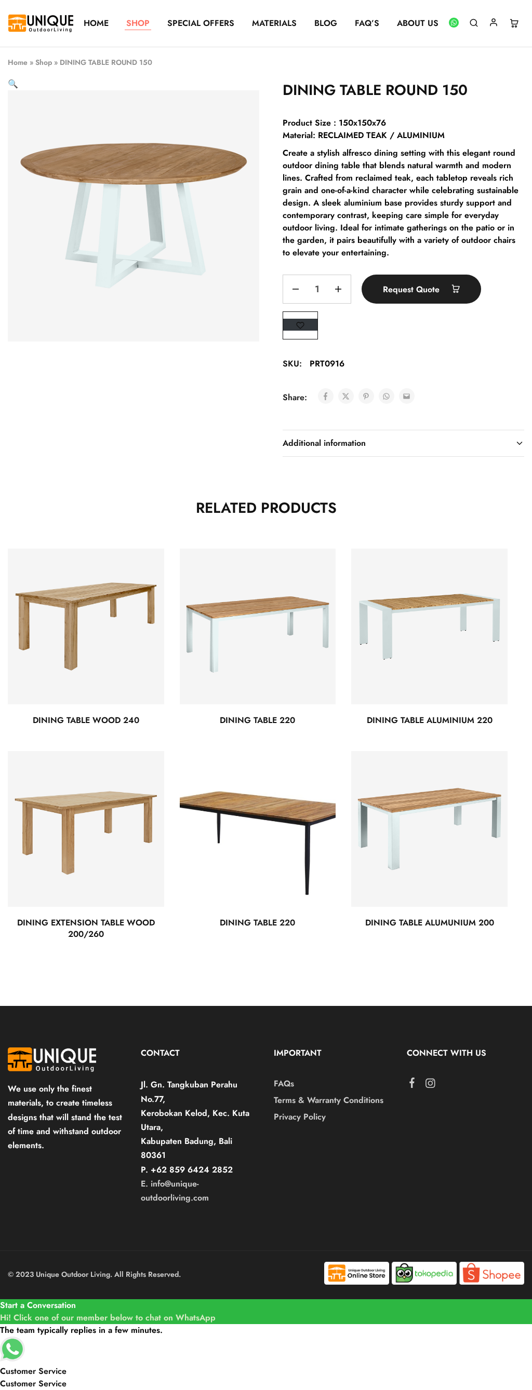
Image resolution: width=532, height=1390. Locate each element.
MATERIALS (274, 23)
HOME (96, 23)
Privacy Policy (300, 1117)
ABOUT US (417, 23)
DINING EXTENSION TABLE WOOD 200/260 (86, 928)
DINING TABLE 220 (257, 720)
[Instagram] (430, 1085)
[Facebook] (412, 1085)
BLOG (325, 23)
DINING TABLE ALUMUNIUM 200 (429, 923)
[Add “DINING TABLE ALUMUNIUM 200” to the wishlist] (490, 771)
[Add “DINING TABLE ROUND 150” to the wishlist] (300, 325)
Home (18, 62)
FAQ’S (367, 23)
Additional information (324, 443)
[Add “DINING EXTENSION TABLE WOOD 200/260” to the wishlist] (147, 771)
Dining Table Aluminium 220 (430, 720)
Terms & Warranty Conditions (328, 1100)
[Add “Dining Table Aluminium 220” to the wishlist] (490, 569)
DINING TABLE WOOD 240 (86, 720)
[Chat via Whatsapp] (454, 24)
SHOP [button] (138, 23)
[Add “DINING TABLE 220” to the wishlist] (319, 569)
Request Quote (412, 289)
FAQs (284, 1083)
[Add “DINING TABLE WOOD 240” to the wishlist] (147, 569)
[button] (13, 84)
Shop (43, 62)
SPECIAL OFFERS (200, 23)
